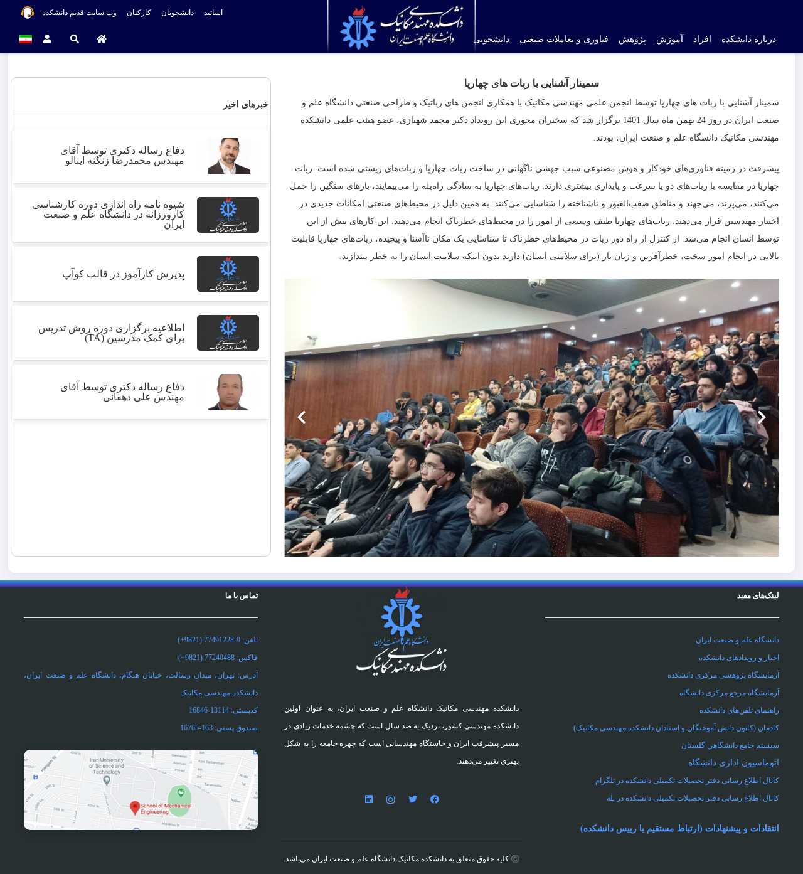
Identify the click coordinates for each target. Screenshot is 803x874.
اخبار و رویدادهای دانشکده (739, 657)
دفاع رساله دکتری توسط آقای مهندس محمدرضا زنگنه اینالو (122, 155)
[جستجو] (74, 39)
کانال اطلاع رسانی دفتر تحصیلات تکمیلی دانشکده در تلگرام (687, 780)
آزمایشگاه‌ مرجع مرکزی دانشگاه (729, 692)
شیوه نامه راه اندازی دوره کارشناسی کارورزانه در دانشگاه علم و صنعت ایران (108, 214)
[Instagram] (391, 800)
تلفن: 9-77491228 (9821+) (218, 640)
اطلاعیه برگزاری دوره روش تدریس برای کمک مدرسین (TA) (111, 332)
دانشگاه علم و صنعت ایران (737, 640)
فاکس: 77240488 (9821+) (218, 657)
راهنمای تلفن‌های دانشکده (739, 710)
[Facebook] (434, 800)
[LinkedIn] (369, 800)
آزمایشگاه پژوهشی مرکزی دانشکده (723, 675)
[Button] (102, 39)
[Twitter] (412, 800)
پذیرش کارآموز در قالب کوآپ (123, 274)
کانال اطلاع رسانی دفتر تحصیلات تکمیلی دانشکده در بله (693, 798)
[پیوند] (141, 790)
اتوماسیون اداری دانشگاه (733, 762)
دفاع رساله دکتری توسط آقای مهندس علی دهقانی (122, 391)
